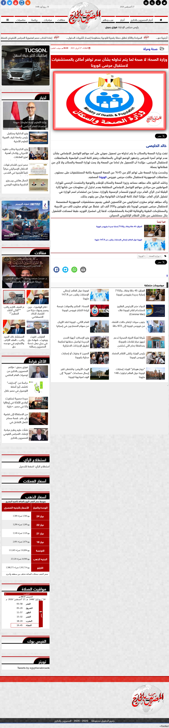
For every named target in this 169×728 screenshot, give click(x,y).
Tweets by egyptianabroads (33, 667)
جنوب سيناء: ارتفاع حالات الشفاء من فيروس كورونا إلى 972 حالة (128, 324)
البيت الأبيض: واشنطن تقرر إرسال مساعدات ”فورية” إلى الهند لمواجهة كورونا (74, 373)
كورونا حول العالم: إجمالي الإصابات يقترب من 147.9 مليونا (118, 239)
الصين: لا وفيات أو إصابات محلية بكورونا (75, 355)
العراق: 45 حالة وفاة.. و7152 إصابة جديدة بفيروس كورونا (119, 226)
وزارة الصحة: (154, 256)
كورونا (103, 176)
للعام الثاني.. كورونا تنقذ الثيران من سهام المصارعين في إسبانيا (72, 324)
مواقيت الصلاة (34, 588)
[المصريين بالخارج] (26, 66)
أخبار (42, 97)
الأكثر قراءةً (37, 360)
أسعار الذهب (35, 496)
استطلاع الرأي (35, 459)
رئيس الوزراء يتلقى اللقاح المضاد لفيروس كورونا (128, 355)
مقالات (40, 252)
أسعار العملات (34, 480)
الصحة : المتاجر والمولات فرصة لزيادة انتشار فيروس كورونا (73, 308)
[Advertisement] (109, 411)
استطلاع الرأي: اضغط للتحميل (34, 466)
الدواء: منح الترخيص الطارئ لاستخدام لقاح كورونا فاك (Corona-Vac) (131, 310)
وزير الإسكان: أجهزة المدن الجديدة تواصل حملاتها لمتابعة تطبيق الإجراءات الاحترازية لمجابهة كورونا (73, 342)
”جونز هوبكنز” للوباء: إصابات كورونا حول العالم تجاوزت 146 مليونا (129, 373)
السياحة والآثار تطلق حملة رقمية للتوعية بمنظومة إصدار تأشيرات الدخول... (124, 37)
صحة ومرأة (150, 48)
